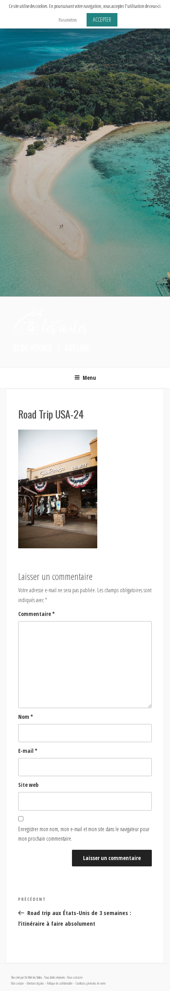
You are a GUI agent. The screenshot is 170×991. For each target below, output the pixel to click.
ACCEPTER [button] (102, 19)
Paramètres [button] (68, 19)
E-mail (28, 750)
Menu (89, 377)
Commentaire (36, 614)
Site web (28, 784)
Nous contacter (75, 977)
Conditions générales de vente (91, 983)
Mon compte (17, 983)
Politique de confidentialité (59, 983)
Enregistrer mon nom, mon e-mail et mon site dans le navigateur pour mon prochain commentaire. (83, 834)
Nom (25, 716)
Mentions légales (35, 983)
